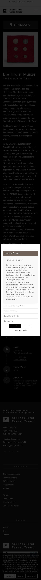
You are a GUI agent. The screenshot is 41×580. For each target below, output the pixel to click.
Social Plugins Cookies (11, 316)
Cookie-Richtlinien (12, 285)
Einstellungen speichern (21, 330)
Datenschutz (8, 321)
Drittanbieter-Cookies (11, 311)
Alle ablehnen (27, 326)
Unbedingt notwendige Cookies (14, 306)
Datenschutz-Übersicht (12, 253)
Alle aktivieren (15, 326)
